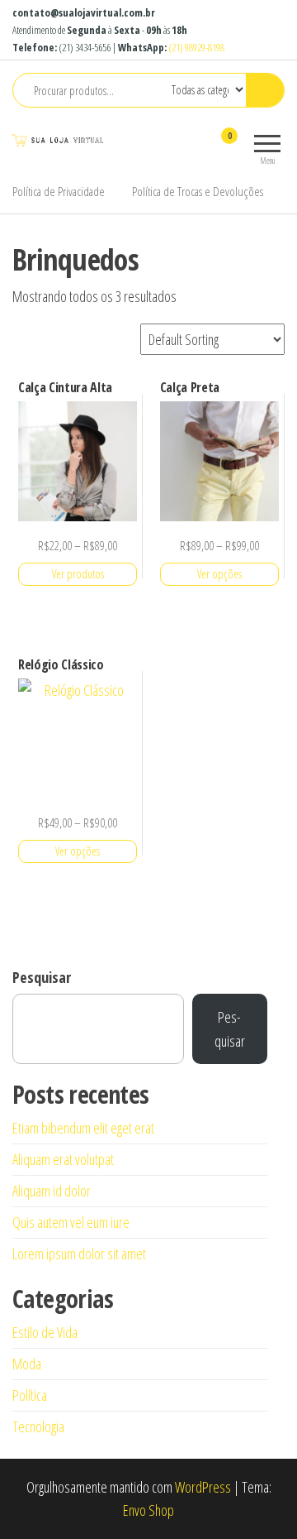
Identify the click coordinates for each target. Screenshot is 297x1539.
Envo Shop (148, 1510)
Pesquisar (41, 977)
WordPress (203, 1487)
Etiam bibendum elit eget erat (83, 1128)
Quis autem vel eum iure (71, 1222)
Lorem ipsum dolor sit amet (79, 1253)
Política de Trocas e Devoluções (197, 191)
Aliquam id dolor (51, 1191)
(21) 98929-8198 (196, 47)
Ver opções (219, 574)
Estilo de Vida (45, 1332)
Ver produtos (78, 574)
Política (29, 1395)
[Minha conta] (200, 146)
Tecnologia (38, 1426)
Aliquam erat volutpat (63, 1159)
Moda (26, 1364)
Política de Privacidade (58, 191)
